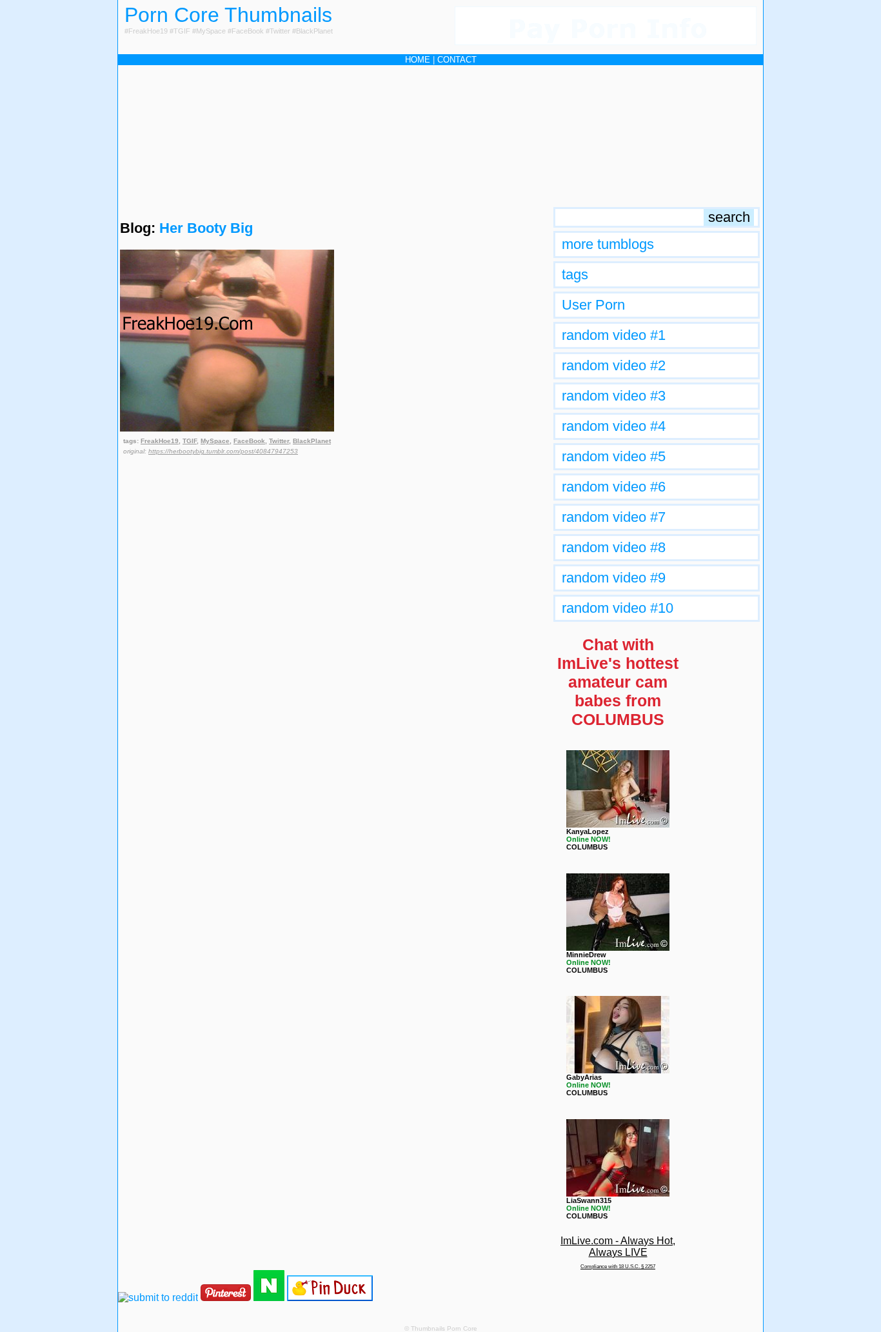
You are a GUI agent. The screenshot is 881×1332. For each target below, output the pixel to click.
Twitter (279, 440)
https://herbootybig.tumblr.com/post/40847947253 (223, 451)
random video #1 (614, 335)
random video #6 (614, 487)
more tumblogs (608, 244)
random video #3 (614, 396)
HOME (417, 60)
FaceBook (249, 440)
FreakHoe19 (160, 440)
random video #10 (617, 608)
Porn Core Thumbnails (228, 14)
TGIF (190, 440)
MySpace (215, 440)
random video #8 (614, 547)
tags (575, 274)
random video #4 (614, 426)
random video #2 (614, 365)
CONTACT (457, 60)
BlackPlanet (312, 440)
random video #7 (614, 517)
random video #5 (614, 456)
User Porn (593, 305)
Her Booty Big (206, 228)
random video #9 (614, 578)
